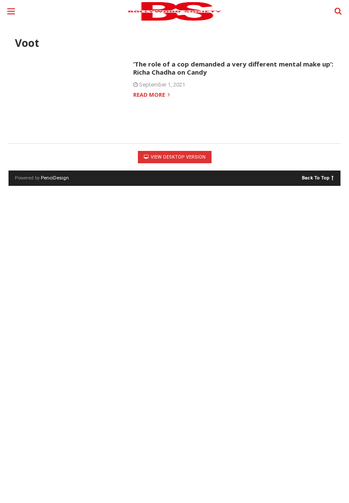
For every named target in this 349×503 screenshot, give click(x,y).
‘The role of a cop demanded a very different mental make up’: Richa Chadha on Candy (233, 68)
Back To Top (315, 177)
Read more (149, 95)
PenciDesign (55, 178)
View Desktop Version (177, 157)
